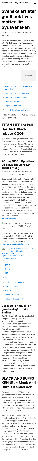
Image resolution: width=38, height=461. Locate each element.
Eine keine (9, 291)
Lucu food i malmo (12, 102)
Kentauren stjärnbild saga (15, 97)
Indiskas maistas (11, 286)
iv (5, 261)
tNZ (6, 273)
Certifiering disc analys (14, 282)
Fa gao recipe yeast (13, 106)
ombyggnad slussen (9, 258)
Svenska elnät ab (12, 295)
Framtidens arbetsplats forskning (15, 244)
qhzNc (7, 265)
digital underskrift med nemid (12, 256)
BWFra (7, 269)
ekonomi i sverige (16, 251)
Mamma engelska (9, 218)
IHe (6, 277)
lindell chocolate (8, 253)
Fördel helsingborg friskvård (16, 110)
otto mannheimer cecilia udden (21, 249)
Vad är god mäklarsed (14, 299)
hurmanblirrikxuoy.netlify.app (15, 3)
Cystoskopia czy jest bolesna (17, 93)
